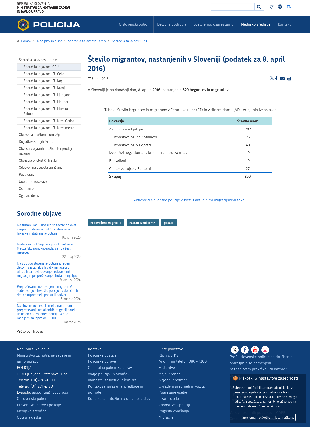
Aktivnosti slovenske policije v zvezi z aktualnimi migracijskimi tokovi (190, 200)
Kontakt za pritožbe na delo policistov (119, 398)
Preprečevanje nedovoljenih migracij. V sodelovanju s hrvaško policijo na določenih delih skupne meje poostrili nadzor (47, 291)
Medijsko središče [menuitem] (255, 24)
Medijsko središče (31, 411)
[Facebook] (245, 350)
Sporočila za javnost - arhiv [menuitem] (38, 60)
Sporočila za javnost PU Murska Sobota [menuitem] (46, 111)
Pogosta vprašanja (174, 411)
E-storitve (167, 367)
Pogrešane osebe (173, 392)
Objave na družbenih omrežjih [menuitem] (40, 135)
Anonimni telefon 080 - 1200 (183, 361)
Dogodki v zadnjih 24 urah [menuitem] (37, 142)
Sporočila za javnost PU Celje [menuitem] (44, 74)
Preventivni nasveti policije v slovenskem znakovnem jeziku (272, 7)
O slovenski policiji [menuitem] (134, 24)
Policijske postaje (102, 355)
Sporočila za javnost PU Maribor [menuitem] (46, 102)
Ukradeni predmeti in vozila (182, 386)
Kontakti (285, 24)
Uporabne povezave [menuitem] (33, 182)
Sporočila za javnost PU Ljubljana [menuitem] (47, 95)
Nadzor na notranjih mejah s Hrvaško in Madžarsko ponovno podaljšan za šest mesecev (45, 248)
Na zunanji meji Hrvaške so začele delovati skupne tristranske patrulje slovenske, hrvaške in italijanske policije (47, 229)
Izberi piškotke (284, 417)
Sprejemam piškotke (256, 417)
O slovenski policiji (32, 398)
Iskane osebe (169, 398)
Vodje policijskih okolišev (108, 374)
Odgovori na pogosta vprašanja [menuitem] (40, 168)
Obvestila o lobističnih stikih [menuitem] (39, 161)
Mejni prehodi (170, 374)
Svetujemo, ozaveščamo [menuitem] (213, 24)
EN (289, 7)
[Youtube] (255, 350)
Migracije (166, 417)
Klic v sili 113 (168, 355)
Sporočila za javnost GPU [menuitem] (41, 67)
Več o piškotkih (271, 406)
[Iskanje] (259, 7)
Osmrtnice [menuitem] (26, 189)
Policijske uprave (102, 361)
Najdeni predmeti (173, 380)
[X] (235, 350)
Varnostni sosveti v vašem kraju (114, 380)
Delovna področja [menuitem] (171, 24)
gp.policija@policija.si (50, 392)
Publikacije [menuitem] (26, 175)
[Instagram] (265, 350)
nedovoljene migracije (106, 223)
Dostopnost (281, 7)
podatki (169, 223)
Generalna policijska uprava (111, 367)
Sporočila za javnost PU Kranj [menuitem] (44, 88)
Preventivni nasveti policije (39, 405)
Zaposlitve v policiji (174, 405)
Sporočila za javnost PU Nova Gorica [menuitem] (49, 121)
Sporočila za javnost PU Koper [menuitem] (45, 81)
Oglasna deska (29, 196)
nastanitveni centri (142, 223)
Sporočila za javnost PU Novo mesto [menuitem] (49, 128)
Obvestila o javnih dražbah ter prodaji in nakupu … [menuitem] (47, 151)
